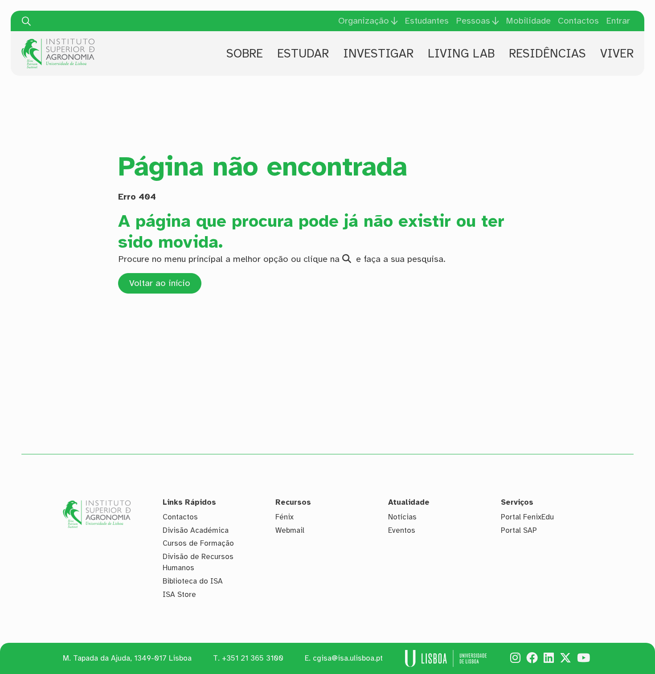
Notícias (402, 517)
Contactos (578, 20)
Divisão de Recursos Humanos (198, 562)
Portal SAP (519, 530)
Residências (547, 53)
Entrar (618, 20)
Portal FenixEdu (527, 517)
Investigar (378, 53)
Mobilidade (528, 20)
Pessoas (473, 20)
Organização (363, 20)
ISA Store (179, 594)
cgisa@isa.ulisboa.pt (348, 658)
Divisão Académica (196, 530)
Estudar (303, 53)
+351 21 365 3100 (252, 658)
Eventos (401, 530)
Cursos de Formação (198, 543)
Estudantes (427, 20)
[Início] (57, 42)
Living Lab (461, 53)
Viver (617, 53)
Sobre (244, 53)
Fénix (284, 517)
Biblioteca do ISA (193, 581)
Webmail (289, 530)
